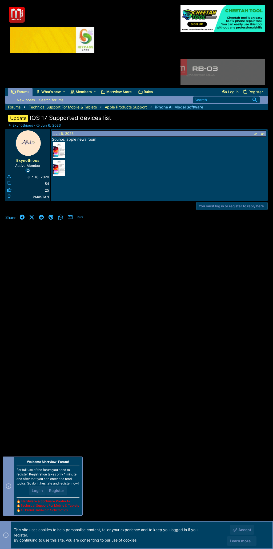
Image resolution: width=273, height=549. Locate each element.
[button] (64, 92)
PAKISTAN (41, 197)
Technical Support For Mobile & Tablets (50, 505)
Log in (37, 490)
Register (56, 490)
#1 (263, 134)
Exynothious (23, 125)
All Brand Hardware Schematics (44, 510)
